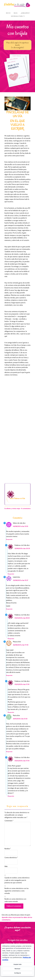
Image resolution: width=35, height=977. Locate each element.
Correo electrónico (11, 857)
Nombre (7, 849)
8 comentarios (26, 508)
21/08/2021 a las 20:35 (22, 548)
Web (6, 866)
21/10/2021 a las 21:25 (20, 719)
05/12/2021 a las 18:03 (22, 618)
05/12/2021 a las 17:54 (22, 761)
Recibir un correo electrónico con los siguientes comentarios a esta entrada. (16, 890)
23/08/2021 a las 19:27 (20, 580)
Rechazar (17, 968)
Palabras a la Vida (17, 5)
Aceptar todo (18, 964)
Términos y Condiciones (17, 473)
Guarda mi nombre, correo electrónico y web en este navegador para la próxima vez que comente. (17, 880)
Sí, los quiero (17, 466)
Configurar (17, 973)
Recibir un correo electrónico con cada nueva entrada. (15, 900)
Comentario (8, 821)
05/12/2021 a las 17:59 (22, 684)
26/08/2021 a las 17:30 (20, 645)
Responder (9, 539)
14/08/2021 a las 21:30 (20, 526)
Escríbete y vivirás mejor (12, 508)
